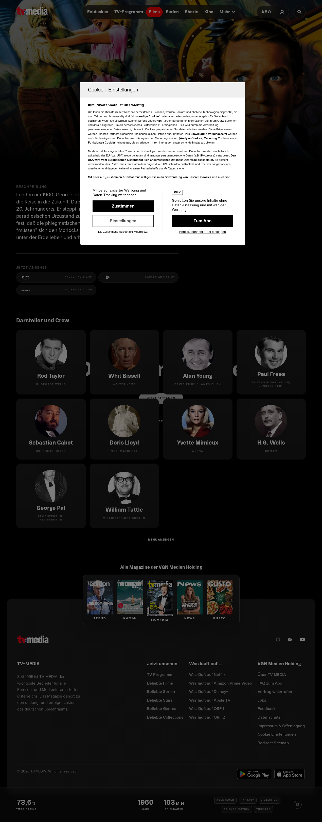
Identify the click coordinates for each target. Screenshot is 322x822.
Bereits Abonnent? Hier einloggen (202, 232)
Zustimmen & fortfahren (123, 206)
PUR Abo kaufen (202, 221)
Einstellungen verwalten (123, 221)
